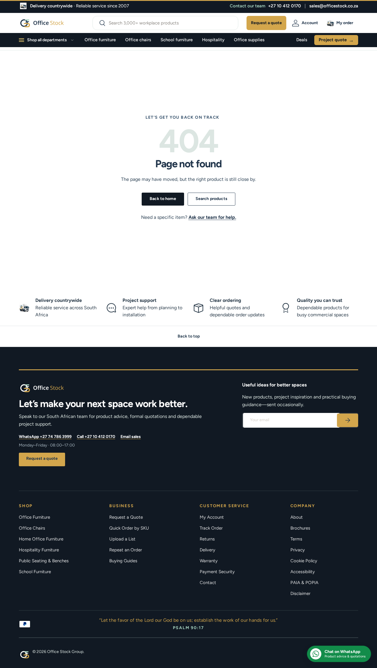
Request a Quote (126, 517)
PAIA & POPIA (304, 582)
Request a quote (42, 458)
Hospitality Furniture (39, 550)
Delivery (207, 550)
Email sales (130, 436)
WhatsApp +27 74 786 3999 (45, 436)
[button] (340, 23)
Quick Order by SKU (129, 528)
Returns (207, 539)
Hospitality (213, 39)
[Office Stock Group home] (51, 387)
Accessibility (302, 571)
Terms (296, 539)
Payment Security (217, 571)
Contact (208, 582)
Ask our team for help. (212, 217)
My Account (212, 517)
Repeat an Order (125, 550)
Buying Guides (123, 560)
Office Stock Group (65, 651)
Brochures (300, 528)
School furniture (177, 39)
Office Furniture (34, 517)
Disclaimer (300, 593)
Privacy (297, 550)
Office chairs (138, 39)
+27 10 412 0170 (284, 6)
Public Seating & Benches (44, 560)
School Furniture (35, 571)
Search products (211, 198)
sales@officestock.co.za (333, 6)
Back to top (189, 336)
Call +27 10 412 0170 (96, 436)
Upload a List (122, 539)
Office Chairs (32, 528)
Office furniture (100, 39)
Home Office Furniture (41, 539)
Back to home (163, 198)
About (296, 517)
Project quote (336, 40)
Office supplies (249, 39)
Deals (301, 39)
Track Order (211, 528)
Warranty (209, 560)
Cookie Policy (303, 560)
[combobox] (165, 23)
